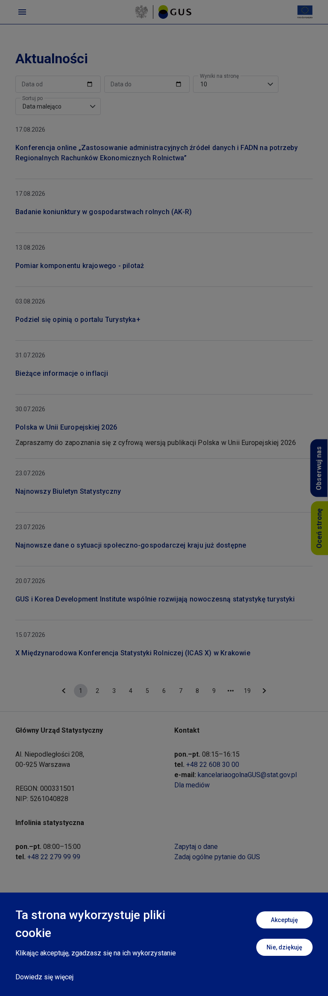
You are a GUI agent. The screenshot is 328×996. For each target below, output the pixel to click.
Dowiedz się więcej (44, 977)
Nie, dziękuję (284, 947)
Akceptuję (284, 919)
